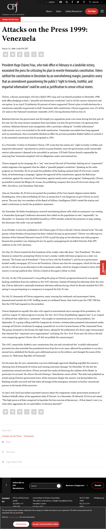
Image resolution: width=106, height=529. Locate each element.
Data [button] (58, 11)
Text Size (10, 452)
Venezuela (29, 436)
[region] (53, 518)
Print (8, 442)
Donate (98, 485)
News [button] (48, 11)
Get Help (92, 11)
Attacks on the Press (11, 436)
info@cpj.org (99, 498)
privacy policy (14, 517)
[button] (101, 2)
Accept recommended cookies (45, 524)
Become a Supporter (75, 485)
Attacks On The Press (10, 19)
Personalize (21, 524)
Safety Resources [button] (73, 11)
